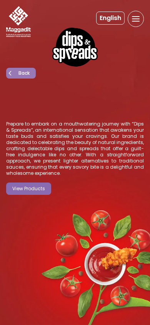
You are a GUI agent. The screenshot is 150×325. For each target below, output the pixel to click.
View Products (28, 188)
